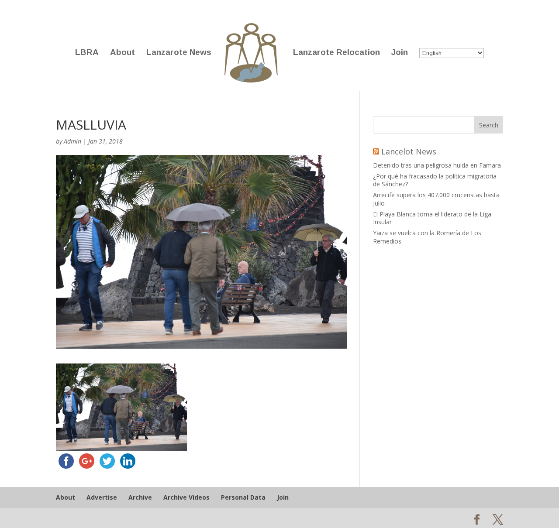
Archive (140, 497)
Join (399, 53)
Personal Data (243, 497)
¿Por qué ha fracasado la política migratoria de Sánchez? (435, 180)
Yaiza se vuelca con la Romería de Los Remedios (427, 237)
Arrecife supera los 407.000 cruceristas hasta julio (436, 199)
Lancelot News (408, 151)
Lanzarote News (178, 53)
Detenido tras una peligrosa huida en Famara (437, 165)
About (122, 53)
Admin (72, 141)
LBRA (87, 53)
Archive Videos (186, 497)
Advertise (101, 497)
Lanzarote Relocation (336, 53)
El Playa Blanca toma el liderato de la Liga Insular (432, 218)
